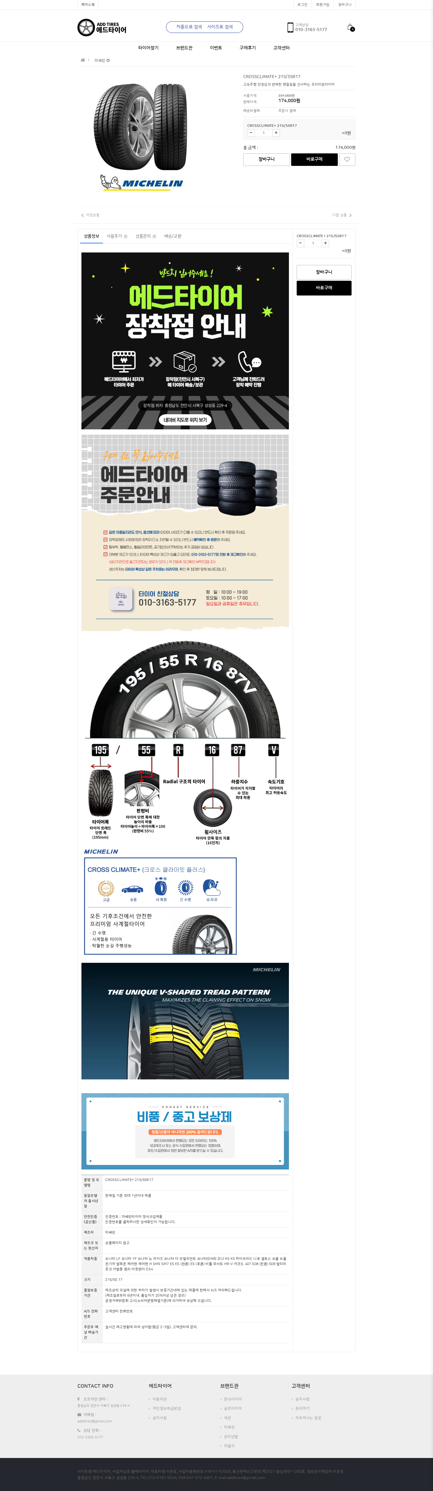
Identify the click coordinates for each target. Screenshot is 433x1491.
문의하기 (302, 1408)
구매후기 (248, 48)
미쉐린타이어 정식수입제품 (142, 1217)
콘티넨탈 (231, 1437)
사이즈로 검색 (220, 27)
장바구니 (345, 5)
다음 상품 (340, 215)
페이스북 (88, 5)
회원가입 (323, 5)
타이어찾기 (148, 48)
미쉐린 (229, 1427)
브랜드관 (184, 48)
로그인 (302, 5)
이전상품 (92, 215)
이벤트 (216, 48)
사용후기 (117, 236)
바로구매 (314, 159)
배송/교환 (172, 236)
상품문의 (145, 236)
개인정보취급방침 (167, 1408)
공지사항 (160, 1418)
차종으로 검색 (189, 27)
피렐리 (229, 1446)
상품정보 (91, 236)
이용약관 (160, 1399)
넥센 (227, 1418)
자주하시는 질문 (308, 1418)
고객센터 (281, 48)
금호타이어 (233, 1408)
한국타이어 (233, 1399)
